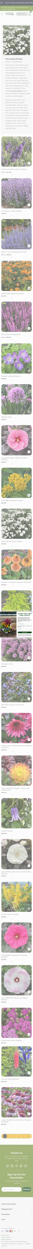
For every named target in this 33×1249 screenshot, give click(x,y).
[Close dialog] (32, 612)
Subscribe (24, 632)
